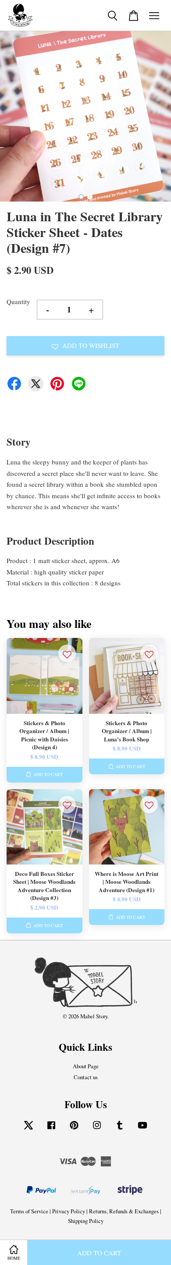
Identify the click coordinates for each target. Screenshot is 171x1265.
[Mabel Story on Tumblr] (120, 1129)
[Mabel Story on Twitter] (28, 1129)
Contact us (86, 1077)
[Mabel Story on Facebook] (51, 1129)
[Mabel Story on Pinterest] (74, 1129)
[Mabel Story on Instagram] (97, 1129)
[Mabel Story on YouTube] (142, 1129)
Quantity (18, 301)
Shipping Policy (85, 1221)
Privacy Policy (68, 1211)
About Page (86, 1066)
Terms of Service (29, 1211)
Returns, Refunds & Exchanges (124, 1211)
